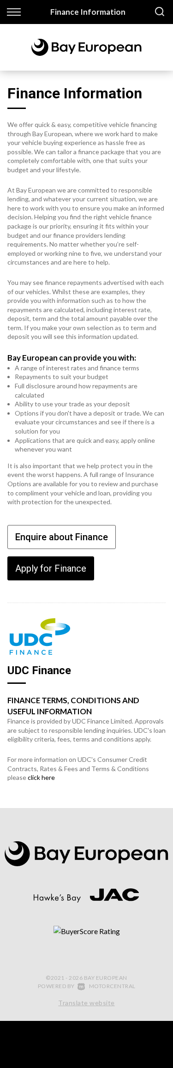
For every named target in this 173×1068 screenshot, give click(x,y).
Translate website (86, 1003)
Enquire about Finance (61, 537)
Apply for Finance (50, 568)
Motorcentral (112, 986)
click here (41, 777)
